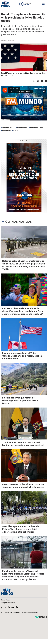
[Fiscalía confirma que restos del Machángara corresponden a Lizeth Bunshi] (24, 379)
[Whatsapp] (34, 81)
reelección (6, 130)
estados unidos (8, 128)
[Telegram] (46, 81)
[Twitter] (38, 81)
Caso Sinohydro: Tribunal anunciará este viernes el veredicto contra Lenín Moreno (23, 485)
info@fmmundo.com (8, 602)
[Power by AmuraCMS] (41, 617)
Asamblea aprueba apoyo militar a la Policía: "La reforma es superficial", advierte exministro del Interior (20, 529)
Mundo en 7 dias (36, 128)
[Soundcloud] (12, 607)
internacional (22, 128)
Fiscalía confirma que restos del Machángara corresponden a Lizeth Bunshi (20, 400)
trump (15, 130)
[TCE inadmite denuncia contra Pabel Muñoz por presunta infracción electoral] (24, 424)
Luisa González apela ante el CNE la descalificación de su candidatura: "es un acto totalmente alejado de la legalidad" (23, 311)
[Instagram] (9, 607)
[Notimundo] (5, 4)
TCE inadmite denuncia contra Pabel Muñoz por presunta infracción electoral (23, 444)
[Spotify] (17, 607)
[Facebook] (42, 81)
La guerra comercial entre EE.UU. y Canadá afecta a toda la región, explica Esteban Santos (22, 356)
